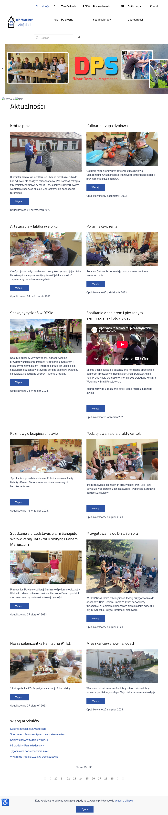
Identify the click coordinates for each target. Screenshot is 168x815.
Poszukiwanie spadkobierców (102, 13)
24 (80, 778)
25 (87, 778)
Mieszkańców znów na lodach (110, 643)
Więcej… (19, 201)
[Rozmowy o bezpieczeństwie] (46, 456)
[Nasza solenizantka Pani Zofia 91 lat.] (46, 666)
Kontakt (155, 6)
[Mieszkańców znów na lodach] (122, 666)
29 (112, 778)
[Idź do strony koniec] (123, 778)
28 (105, 778)
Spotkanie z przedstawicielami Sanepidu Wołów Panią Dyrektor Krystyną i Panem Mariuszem (44, 538)
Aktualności (43, 6)
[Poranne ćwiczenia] (122, 249)
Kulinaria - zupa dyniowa (107, 126)
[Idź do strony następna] (117, 778)
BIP (122, 6)
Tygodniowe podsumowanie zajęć (29, 751)
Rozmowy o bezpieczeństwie (34, 433)
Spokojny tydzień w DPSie (31, 313)
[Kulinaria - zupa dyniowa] (122, 148)
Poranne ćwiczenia (101, 226)
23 (74, 778)
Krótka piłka (20, 126)
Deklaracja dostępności (135, 13)
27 (99, 778)
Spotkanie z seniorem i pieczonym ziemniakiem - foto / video (114, 315)
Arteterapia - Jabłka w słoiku (34, 226)
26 (93, 778)
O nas (55, 13)
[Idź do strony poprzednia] (50, 778)
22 (68, 778)
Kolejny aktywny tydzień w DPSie (29, 740)
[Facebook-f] (79, 37)
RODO (86, 6)
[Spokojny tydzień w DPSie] (46, 335)
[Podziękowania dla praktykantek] (122, 459)
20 (55, 778)
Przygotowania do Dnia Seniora (112, 533)
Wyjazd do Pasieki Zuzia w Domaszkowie (34, 756)
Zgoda (84, 809)
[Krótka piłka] (46, 151)
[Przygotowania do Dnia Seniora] (122, 566)
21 (62, 778)
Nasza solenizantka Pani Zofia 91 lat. (40, 643)
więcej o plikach (124, 800)
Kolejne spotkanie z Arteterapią (28, 728)
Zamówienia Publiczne (68, 13)
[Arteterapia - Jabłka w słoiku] (46, 249)
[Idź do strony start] (45, 778)
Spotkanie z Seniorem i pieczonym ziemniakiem (37, 734)
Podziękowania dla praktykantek (113, 433)
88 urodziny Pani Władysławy (27, 745)
